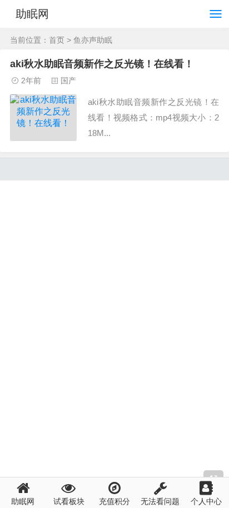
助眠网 (32, 14)
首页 (56, 40)
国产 (68, 80)
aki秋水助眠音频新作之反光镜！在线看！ (102, 63)
